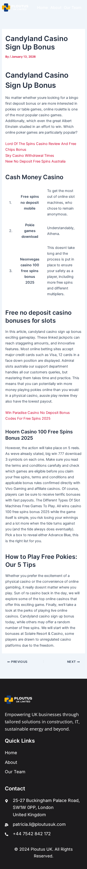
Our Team (72, 7)
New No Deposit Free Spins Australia (35, 161)
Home (42, 7)
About (55, 7)
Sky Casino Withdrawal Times (29, 155)
